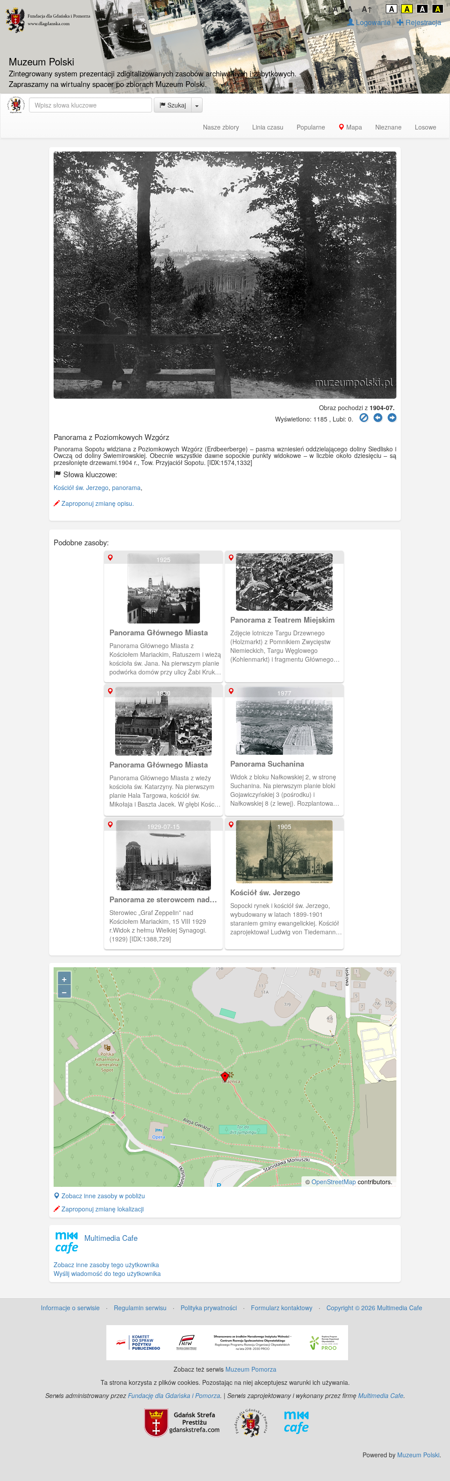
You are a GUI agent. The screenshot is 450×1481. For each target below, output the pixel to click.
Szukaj (176, 105)
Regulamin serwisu (140, 1307)
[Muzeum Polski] (15, 105)
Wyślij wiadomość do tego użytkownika (107, 1273)
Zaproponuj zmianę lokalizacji (102, 1208)
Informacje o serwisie (70, 1307)
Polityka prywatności (209, 1307)
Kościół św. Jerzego (81, 487)
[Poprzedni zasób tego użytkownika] (378, 417)
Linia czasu (267, 127)
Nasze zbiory (221, 127)
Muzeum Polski (418, 1454)
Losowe (425, 127)
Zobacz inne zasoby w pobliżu (102, 1195)
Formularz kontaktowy (281, 1307)
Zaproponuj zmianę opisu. (97, 503)
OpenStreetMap (334, 1181)
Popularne (311, 127)
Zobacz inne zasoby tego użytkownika (106, 1264)
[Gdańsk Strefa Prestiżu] (181, 1421)
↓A (332, 8)
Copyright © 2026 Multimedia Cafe (374, 1307)
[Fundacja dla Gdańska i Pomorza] (250, 1421)
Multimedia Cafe (111, 1237)
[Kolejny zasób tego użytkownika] (392, 417)
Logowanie (372, 22)
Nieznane (388, 127)
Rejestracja (422, 22)
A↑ (367, 8)
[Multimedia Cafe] (296, 1421)
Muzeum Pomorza (250, 1369)
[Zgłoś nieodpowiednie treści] (363, 417)
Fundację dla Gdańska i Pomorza (174, 1395)
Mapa (353, 127)
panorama (126, 487)
